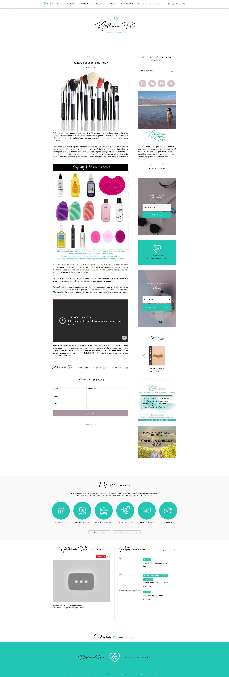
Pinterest (176, 4)
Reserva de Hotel (61, 522)
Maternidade (86, 4)
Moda (146, 559)
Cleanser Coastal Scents (103, 254)
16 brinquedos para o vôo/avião (155, 583)
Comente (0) (118, 367)
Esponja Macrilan (117, 259)
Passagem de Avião (146, 522)
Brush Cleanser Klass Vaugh (79, 254)
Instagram (169, 4)
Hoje (160, 550)
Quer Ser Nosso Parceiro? (127, 532)
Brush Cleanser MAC (116, 251)
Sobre (139, 4)
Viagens (147, 579)
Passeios (168, 522)
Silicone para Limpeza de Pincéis (74, 256)
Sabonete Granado (65, 259)
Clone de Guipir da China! (153, 596)
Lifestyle (112, 4)
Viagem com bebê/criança (155, 575)
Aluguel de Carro (103, 522)
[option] (157, 359)
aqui (97, 265)
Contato (157, 4)
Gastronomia (127, 4)
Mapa (145, 4)
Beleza (99, 4)
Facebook (179, 4)
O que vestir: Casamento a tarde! (156, 563)
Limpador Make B (102, 259)
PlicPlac (157, 674)
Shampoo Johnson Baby (97, 251)
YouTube (173, 4)
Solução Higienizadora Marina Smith (71, 251)
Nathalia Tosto (64, 367)
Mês (174, 550)
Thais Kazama (135, 674)
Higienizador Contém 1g (84, 259)
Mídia (151, 4)
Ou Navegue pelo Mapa (156, 307)
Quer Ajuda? (99, 532)
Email (104, 368)
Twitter (97, 368)
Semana (167, 550)
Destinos (71, 4)
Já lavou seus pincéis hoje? (90, 62)
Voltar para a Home (91, 424)
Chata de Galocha (60, 290)
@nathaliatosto (125, 637)
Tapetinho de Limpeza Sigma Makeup (104, 256)
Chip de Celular (125, 522)
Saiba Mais (151, 168)
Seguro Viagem (82, 522)
